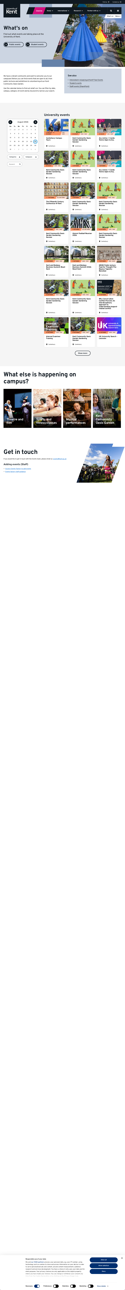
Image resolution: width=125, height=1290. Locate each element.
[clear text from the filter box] (20, 164)
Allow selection (103, 1266)
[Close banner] (122, 1258)
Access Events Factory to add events (18, 469)
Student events (76, 83)
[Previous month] (10, 122)
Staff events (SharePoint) (79, 86)
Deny (103, 1271)
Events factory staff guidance (15, 472)
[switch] (56, 1286)
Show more (82, 353)
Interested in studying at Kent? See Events (86, 80)
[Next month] (35, 122)
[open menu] (117, 10)
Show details (101, 1286)
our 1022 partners (37, 1262)
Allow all (104, 1260)
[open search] (111, 10)
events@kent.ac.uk (60, 459)
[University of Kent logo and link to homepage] (12, 10)
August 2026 (22, 122)
